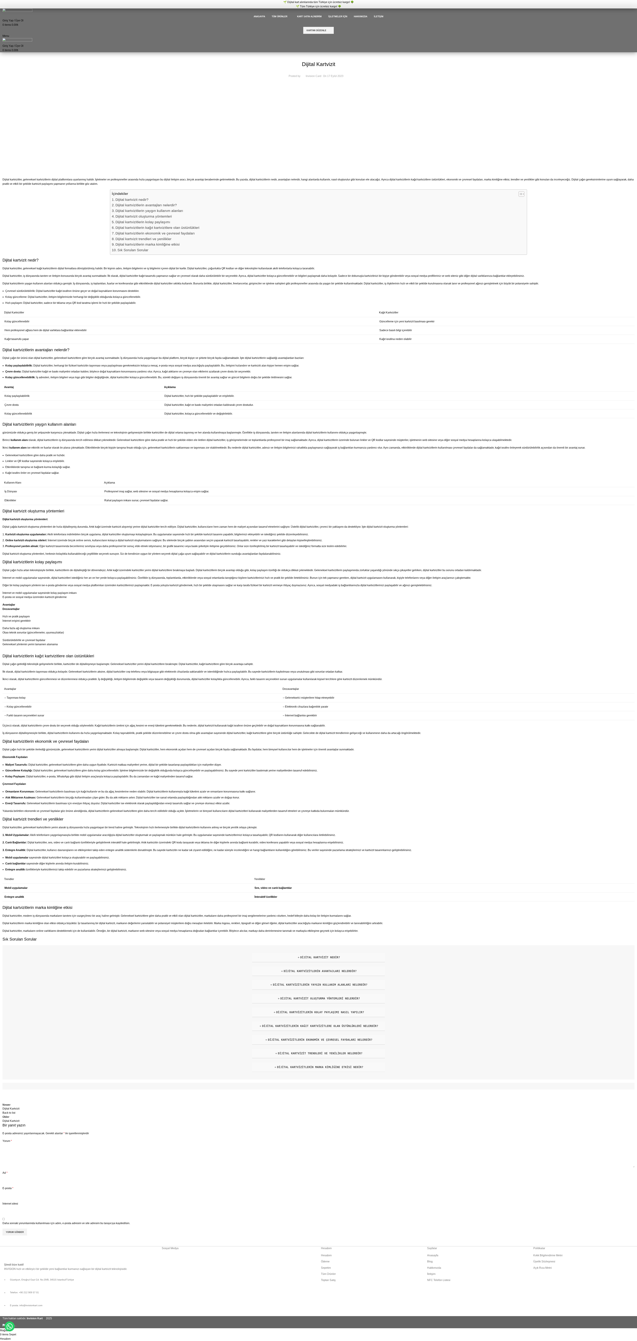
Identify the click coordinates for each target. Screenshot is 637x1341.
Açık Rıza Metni (542, 1267)
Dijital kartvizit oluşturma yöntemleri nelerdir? (320, 998)
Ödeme (325, 1261)
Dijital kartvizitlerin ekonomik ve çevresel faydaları (155, 233)
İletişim (431, 1274)
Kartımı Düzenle (316, 30)
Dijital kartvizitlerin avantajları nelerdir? (146, 205)
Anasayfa (432, 1255)
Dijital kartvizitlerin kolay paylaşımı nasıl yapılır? (320, 1012)
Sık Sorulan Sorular (132, 250)
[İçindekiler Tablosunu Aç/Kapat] (520, 194)
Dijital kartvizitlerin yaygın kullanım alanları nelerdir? (320, 984)
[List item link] (79, 1294)
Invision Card (313, 76)
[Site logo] (17, 11)
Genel (318, 56)
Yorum (7, 1141)
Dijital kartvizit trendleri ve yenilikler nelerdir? (320, 1053)
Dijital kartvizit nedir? (131, 199)
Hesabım (326, 1255)
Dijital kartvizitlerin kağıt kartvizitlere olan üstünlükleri (157, 227)
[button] (10, 1326)
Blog (430, 1261)
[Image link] (35, 1252)
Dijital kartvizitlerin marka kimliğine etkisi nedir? (320, 1067)
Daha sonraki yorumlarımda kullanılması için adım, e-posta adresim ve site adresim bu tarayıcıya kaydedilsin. (66, 1223)
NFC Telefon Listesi (438, 1280)
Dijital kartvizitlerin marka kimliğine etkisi (147, 244)
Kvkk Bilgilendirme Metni (548, 1255)
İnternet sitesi (10, 1203)
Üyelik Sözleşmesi (544, 1261)
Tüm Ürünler (328, 1274)
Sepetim (326, 1267)
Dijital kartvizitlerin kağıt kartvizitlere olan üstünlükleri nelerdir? (320, 1026)
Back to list (8, 1112)
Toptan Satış (328, 1280)
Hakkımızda (434, 1267)
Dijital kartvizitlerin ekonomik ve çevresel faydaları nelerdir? (320, 1039)
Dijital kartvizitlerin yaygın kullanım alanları (149, 211)
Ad (4, 1172)
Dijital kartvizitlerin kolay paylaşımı (142, 222)
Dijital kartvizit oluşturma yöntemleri (143, 216)
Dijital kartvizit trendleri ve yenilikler (143, 239)
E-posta (7, 1188)
